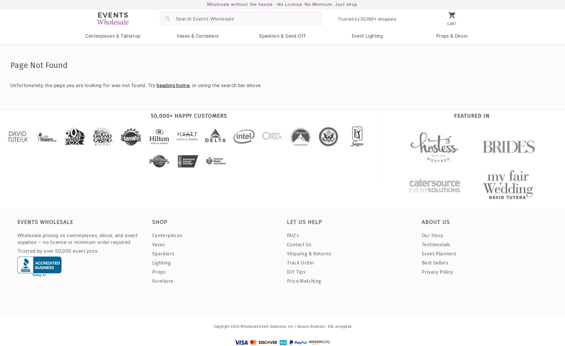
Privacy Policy (437, 272)
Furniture (162, 281)
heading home (173, 85)
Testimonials (436, 244)
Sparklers (282, 36)
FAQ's (293, 235)
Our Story (432, 235)
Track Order (300, 263)
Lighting (367, 36)
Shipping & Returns (309, 254)
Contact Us (299, 244)
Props (452, 36)
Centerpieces (112, 36)
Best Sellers (435, 263)
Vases (198, 36)
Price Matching (304, 281)
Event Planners (439, 254)
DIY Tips (296, 272)
